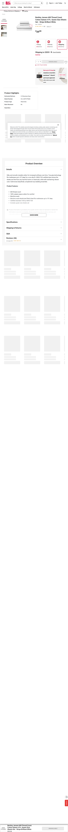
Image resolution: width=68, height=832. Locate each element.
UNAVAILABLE (53, 61)
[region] (34, 131)
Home (3, 14)
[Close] (58, 125)
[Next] (31, 25)
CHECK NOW (62, 75)
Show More (34, 215)
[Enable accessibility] (66, 796)
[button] (57, 52)
